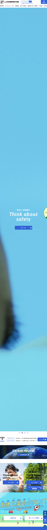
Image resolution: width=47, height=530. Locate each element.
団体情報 (2, 5)
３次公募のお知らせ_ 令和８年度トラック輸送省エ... (31, 440)
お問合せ (44, 2)
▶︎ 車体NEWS (27, 3)
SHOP (45, 521)
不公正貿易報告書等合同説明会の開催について (30, 438)
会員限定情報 (23, 454)
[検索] (30, 2)
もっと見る (42, 439)
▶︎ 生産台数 (23, 3)
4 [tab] (27, 432)
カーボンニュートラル (9, 5)
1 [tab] (19, 432)
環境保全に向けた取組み (33, 5)
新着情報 (17, 5)
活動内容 (13, 518)
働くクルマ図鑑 (34, 518)
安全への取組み (23, 5)
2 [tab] (22, 432)
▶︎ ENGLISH (31, 3)
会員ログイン (45, 515)
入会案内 (41, 5)
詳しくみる (23, 227)
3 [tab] (25, 432)
